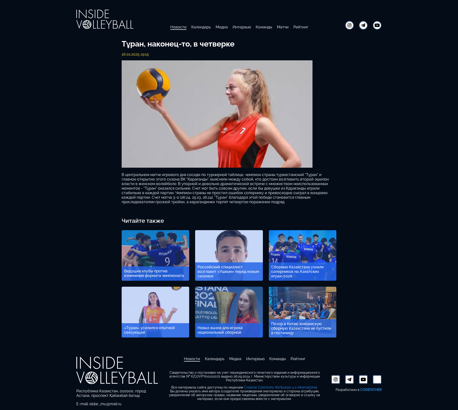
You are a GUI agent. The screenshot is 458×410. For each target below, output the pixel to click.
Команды (264, 27)
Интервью (242, 27)
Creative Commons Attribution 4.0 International (280, 387)
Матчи (283, 27)
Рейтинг (300, 27)
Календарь (201, 27)
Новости (178, 27)
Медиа (222, 27)
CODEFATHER (371, 390)
